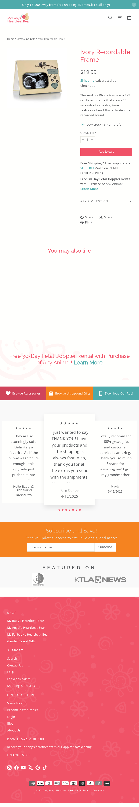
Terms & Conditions (93, 790)
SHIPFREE (87, 168)
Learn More (89, 189)
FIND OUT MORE (18, 755)
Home (10, 38)
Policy (78, 790)
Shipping (87, 80)
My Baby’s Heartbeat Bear (25, 621)
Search (12, 658)
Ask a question (94, 201)
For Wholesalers (18, 679)
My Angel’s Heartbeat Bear (26, 628)
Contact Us (15, 665)
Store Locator (17, 703)
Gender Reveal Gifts (21, 641)
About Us (13, 730)
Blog (10, 723)
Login (11, 717)
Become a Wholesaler (22, 710)
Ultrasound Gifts (25, 38)
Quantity (88, 132)
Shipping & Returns (21, 686)
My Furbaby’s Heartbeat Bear (28, 635)
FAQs (10, 672)
